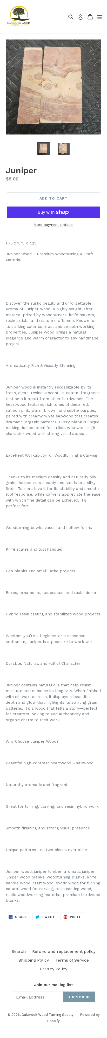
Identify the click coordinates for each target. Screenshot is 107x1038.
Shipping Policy (33, 960)
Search (19, 951)
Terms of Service (72, 960)
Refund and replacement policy (64, 951)
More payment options (53, 225)
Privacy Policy (53, 968)
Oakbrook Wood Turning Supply (47, 1015)
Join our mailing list (53, 984)
